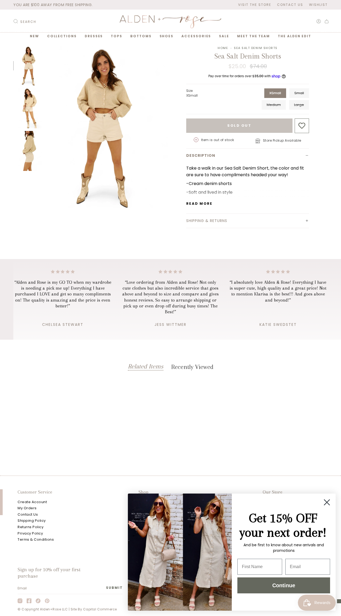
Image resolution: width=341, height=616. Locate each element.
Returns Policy (30, 526)
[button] (62, 36)
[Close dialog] (327, 502)
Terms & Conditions (36, 539)
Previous (45, 127)
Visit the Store (254, 4)
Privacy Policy (30, 533)
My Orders (27, 508)
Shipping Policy (32, 520)
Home (223, 48)
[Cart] (327, 21)
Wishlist (318, 4)
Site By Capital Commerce (94, 609)
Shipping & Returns (206, 220)
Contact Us (290, 4)
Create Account (32, 501)
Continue (283, 585)
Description (200, 155)
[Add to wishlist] (302, 125)
